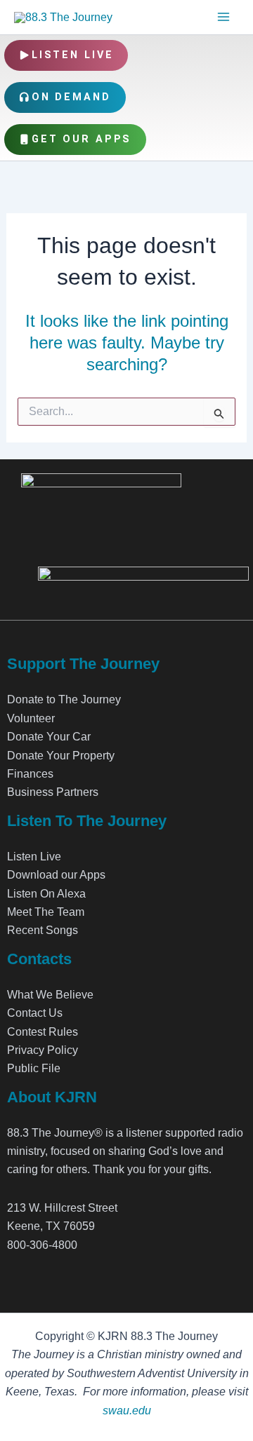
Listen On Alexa (46, 894)
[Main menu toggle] (223, 16)
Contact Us (35, 1013)
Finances (30, 774)
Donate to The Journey (64, 699)
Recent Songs (42, 930)
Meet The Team (45, 912)
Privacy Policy (42, 1050)
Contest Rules (42, 1032)
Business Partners (52, 792)
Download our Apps (56, 875)
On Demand (71, 97)
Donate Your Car (49, 737)
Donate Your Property (61, 756)
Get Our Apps (82, 139)
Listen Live (73, 55)
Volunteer (31, 718)
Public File (33, 1068)
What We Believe (50, 995)
